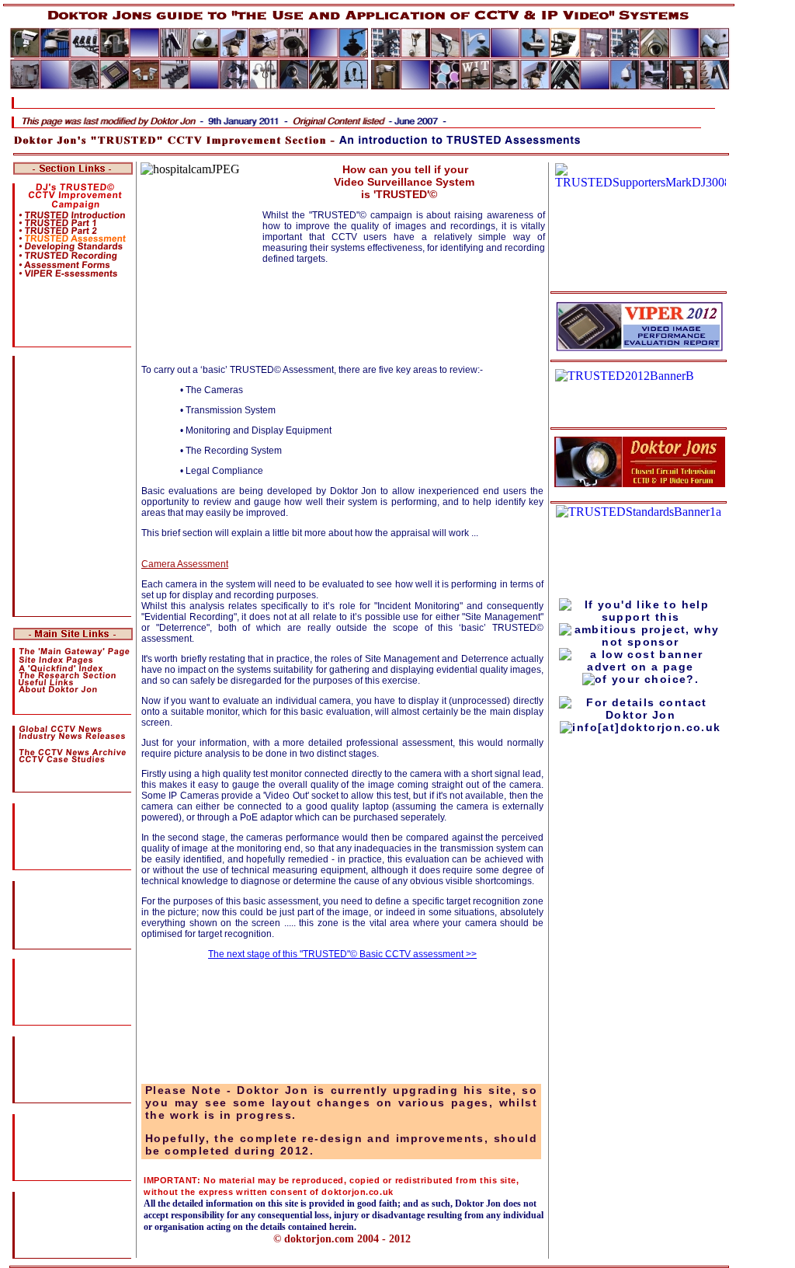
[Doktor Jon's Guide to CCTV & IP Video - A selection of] (31, 923)
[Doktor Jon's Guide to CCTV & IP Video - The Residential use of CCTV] (59, 978)
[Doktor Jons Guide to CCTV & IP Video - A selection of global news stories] (60, 729)
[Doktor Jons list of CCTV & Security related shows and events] (63, 1156)
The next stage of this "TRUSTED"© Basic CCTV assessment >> (342, 954)
